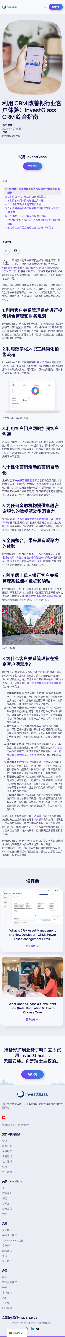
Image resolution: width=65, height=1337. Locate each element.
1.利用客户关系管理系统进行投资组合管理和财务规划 (33, 190)
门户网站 (7, 1308)
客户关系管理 (9, 1282)
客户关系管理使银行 (23, 480)
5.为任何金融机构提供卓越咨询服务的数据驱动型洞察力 (34, 210)
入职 (4, 1297)
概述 (4, 1277)
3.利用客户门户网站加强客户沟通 (26, 200)
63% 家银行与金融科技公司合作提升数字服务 (26, 267)
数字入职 (39, 362)
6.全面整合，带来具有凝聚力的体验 (27, 216)
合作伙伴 (7, 1245)
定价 (4, 1141)
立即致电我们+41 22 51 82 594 (19, 1317)
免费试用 (32, 166)
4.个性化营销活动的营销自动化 (24, 204)
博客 (4, 1198)
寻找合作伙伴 (9, 1235)
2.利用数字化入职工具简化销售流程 (27, 196)
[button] (45, 7)
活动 (4, 1213)
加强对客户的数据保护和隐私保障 (40, 596)
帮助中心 (7, 1230)
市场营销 (46, 484)
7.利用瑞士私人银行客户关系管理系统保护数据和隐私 (33, 221)
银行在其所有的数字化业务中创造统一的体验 (26, 557)
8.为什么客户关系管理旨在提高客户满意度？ (32, 227)
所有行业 (7, 1146)
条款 (4, 1256)
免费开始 (55, 6)
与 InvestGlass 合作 (12, 1240)
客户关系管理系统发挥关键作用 (44, 683)
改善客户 (39, 816)
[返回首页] (9, 7)
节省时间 (39, 561)
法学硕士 (7, 1261)
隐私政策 (7, 1250)
